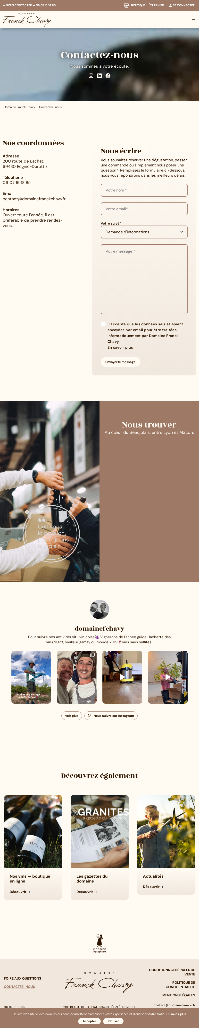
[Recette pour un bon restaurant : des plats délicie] (77, 677)
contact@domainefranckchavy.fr (34, 198)
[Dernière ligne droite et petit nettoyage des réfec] (122, 677)
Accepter (89, 1021)
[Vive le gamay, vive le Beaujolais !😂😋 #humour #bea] (168, 677)
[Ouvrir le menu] (193, 19)
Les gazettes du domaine (92, 879)
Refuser (113, 1021)
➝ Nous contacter (17, 5)
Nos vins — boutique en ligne (30, 879)
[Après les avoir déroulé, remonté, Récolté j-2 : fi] (31, 677)
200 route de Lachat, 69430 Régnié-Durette (25, 163)
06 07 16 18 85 (46, 5)
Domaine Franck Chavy (19, 107)
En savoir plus (120, 347)
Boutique (138, 5)
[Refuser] (193, 1018)
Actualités (153, 876)
